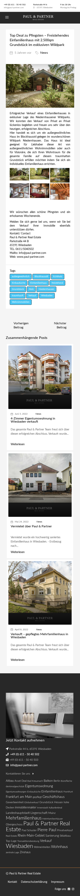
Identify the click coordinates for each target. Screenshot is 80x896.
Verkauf (32, 295)
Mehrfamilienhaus (24, 818)
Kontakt (12, 882)
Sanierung (52, 835)
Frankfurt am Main (19, 796)
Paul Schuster (29, 830)
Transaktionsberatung (28, 841)
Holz (31, 289)
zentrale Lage (12, 852)
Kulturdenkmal (55, 808)
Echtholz (57, 276)
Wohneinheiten (42, 847)
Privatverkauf (65, 830)
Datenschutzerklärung (34, 882)
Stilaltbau (65, 835)
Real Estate (11, 836)
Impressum (57, 882)
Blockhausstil (41, 276)
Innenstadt (42, 807)
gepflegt (37, 797)
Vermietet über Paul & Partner (31, 526)
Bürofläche (66, 781)
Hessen (58, 802)
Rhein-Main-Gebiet (31, 835)
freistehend (57, 283)
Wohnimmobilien (21, 302)
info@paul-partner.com (14, 8)
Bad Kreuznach (35, 781)
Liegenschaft (39, 812)
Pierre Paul (46, 830)
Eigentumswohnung (39, 786)
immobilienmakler (25, 807)
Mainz (52, 813)
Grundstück (18, 289)
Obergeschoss (14, 824)
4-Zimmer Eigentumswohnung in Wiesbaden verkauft (33, 420)
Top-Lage (11, 841)
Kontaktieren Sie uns (18, 773)
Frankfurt (68, 791)
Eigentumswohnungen (16, 792)
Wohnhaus (59, 847)
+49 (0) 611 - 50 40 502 (15, 5)
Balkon (48, 780)
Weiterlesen (18, 444)
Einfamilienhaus (38, 283)
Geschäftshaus (54, 797)
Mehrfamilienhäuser (52, 819)
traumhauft (17, 295)
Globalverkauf (31, 802)
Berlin (57, 781)
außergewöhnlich (21, 276)
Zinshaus (25, 852)
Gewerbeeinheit (14, 802)
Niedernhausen (46, 289)
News (44, 52)
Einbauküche (18, 283)
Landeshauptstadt (18, 812)
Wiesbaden (47, 295)
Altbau (10, 780)
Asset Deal (21, 781)
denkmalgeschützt (15, 786)
